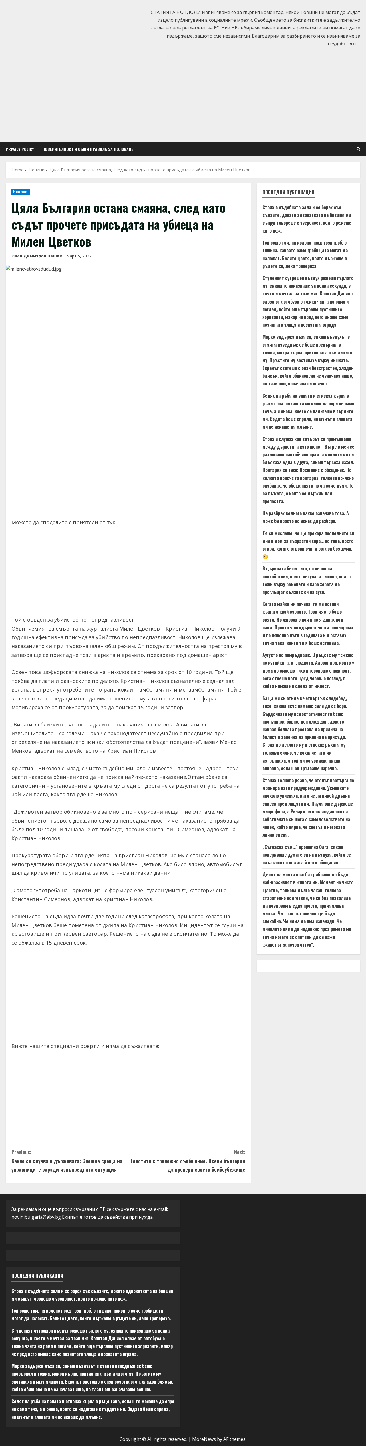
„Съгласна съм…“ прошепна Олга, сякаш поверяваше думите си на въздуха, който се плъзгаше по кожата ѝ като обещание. (306, 855)
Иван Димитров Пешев (36, 256)
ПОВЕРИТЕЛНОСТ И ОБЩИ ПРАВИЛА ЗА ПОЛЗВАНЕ (87, 149)
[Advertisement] (183, 93)
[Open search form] (358, 149)
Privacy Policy (20, 149)
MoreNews (204, 1439)
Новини (20, 191)
